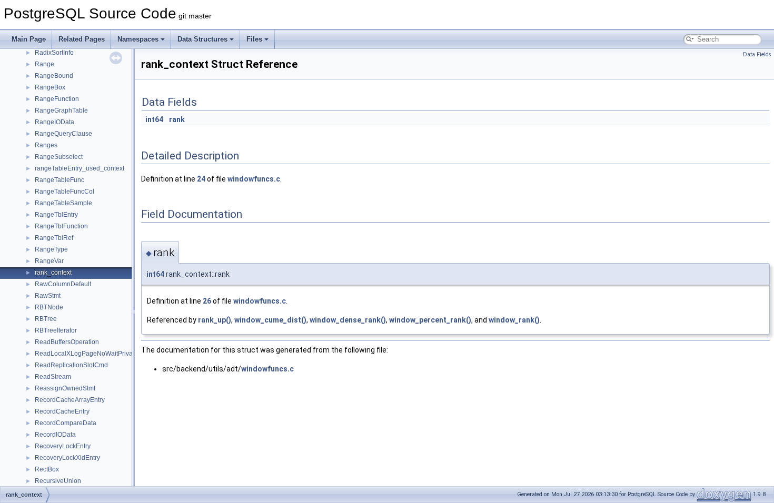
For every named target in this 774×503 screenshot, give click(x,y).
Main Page (29, 39)
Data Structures (202, 39)
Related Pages (81, 39)
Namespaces (137, 39)
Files (254, 39)
